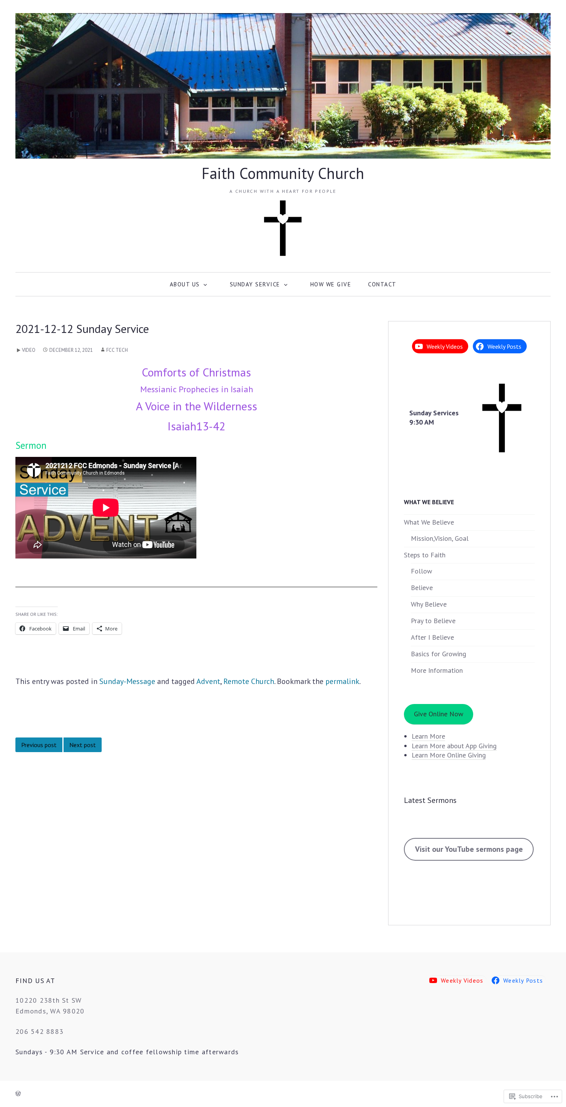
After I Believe (432, 637)
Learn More (428, 736)
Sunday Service (255, 284)
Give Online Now (438, 713)
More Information (437, 670)
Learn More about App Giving (454, 745)
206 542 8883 (39, 1031)
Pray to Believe (433, 620)
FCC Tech (117, 350)
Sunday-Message (127, 681)
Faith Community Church (283, 173)
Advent (208, 681)
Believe (422, 587)
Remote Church (248, 681)
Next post (82, 745)
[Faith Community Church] (283, 85)
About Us (185, 284)
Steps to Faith (424, 554)
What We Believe (429, 522)
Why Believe (429, 604)
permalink (342, 681)
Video (28, 350)
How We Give (331, 284)
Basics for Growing (438, 653)
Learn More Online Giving (449, 755)
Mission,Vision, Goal (440, 538)
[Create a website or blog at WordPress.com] (18, 1093)
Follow (421, 571)
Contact (382, 284)
